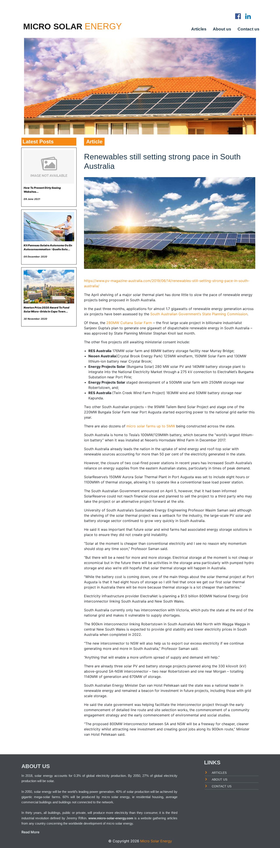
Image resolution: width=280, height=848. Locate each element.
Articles (198, 29)
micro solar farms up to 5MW (150, 426)
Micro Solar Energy (156, 841)
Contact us (248, 29)
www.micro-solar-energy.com (110, 818)
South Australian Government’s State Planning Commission (198, 314)
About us (222, 29)
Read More (30, 832)
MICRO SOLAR (52, 26)
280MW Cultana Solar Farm (129, 323)
